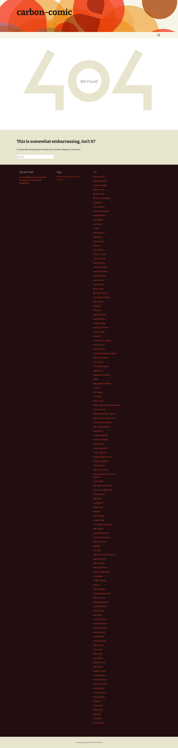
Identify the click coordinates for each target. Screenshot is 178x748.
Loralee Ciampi (99, 671)
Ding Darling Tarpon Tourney (104, 413)
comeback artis (67, 177)
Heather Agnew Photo (102, 457)
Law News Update (100, 271)
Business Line (98, 189)
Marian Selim (98, 280)
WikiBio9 (96, 546)
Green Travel (98, 610)
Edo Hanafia (98, 219)
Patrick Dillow (98, 301)
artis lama (59, 177)
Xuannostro (98, 649)
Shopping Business (101, 602)
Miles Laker (97, 615)
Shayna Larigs (99, 332)
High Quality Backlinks (102, 383)
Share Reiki (97, 666)
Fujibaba (96, 511)
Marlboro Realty (99, 580)
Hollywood (59, 179)
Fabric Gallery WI (100, 452)
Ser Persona (98, 344)
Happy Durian (98, 241)
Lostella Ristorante (101, 533)
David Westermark (100, 211)
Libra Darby (97, 653)
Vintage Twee (98, 520)
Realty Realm (98, 636)
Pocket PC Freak (100, 619)
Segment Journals (100, 327)
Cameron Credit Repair (102, 490)
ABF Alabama (98, 528)
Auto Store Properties (102, 524)
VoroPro (96, 388)
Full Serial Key (99, 465)
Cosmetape (98, 576)
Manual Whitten (99, 276)
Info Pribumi (98, 250)
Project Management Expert (104, 353)
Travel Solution (99, 589)
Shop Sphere (98, 688)
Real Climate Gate (100, 357)
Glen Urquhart (99, 563)
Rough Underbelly (100, 435)
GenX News (97, 237)
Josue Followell (99, 641)
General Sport (99, 232)
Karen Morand (99, 494)
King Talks (97, 498)
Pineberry (97, 306)
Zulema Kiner (98, 645)
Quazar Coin (98, 401)
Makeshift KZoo (99, 559)
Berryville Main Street (102, 422)
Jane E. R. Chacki (100, 254)
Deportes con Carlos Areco (104, 418)
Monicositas (98, 507)
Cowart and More (100, 448)
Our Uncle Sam (99, 349)
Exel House (97, 224)
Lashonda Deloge (100, 628)
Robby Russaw (99, 662)
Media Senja (98, 288)
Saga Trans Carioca (101, 469)
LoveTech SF (98, 503)
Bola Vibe (97, 714)
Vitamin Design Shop (101, 572)
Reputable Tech (99, 314)
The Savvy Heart (100, 684)
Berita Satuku (98, 722)
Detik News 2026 (100, 181)
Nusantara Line (99, 632)
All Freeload (98, 362)
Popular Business (100, 623)
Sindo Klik (97, 718)
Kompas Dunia (99, 697)
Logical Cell (97, 370)
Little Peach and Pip (101, 537)
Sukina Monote (99, 409)
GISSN (95, 379)
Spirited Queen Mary (101, 426)
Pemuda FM (98, 431)
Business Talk (98, 194)
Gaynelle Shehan (100, 606)
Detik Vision (98, 705)
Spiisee (96, 584)
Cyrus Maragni (99, 207)
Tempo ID (97, 701)
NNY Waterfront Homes (102, 485)
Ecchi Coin (97, 396)
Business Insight (100, 185)
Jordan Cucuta (99, 258)
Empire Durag (98, 516)
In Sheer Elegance (100, 461)
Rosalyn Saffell (99, 323)
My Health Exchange (101, 297)
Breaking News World (102, 593)
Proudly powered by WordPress (89, 742)
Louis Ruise (97, 658)
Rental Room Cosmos (102, 340)
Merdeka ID (97, 710)
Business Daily (99, 176)
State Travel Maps (100, 439)
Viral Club (97, 550)
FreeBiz (96, 228)
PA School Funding (100, 366)
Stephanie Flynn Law (101, 375)
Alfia (95, 172)
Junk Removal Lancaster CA (104, 554)
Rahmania (97, 310)
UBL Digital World (100, 567)
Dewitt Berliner (99, 215)
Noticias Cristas (99, 541)
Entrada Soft (98, 444)
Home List (97, 245)
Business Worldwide (101, 198)
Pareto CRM (98, 481)
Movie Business (99, 692)
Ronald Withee (99, 319)
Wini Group (97, 392)
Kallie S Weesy (99, 263)
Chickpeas (97, 202)
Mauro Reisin (98, 284)
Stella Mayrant (99, 675)
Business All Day (100, 679)
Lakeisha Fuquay (100, 267)
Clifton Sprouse (99, 597)
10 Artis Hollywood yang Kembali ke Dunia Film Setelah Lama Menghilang (32, 180)
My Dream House (100, 293)
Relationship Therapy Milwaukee (106, 405)
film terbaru (76, 177)
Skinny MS (97, 336)
